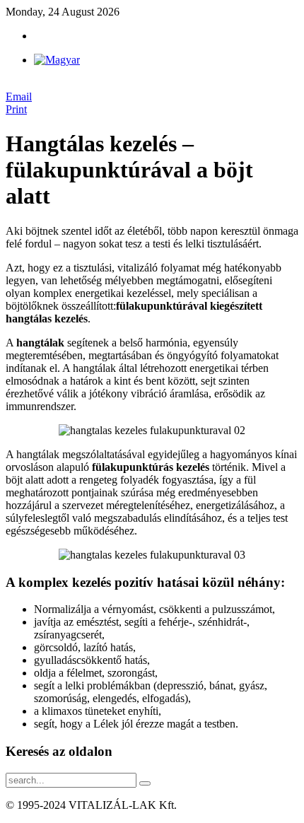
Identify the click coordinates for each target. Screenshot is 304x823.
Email (19, 97)
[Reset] (145, 783)
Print (16, 109)
